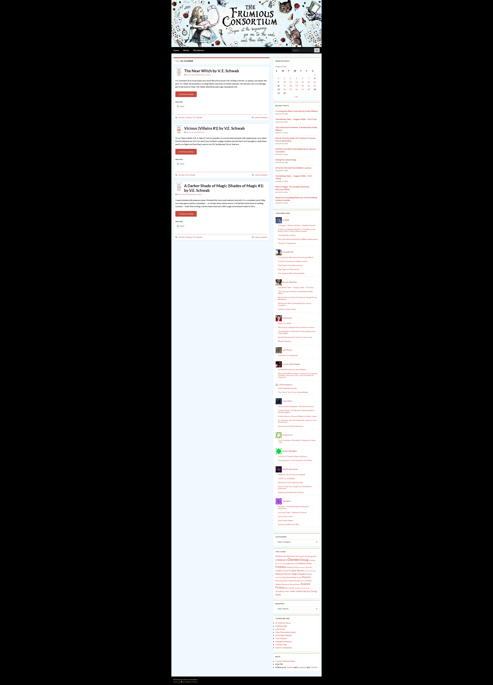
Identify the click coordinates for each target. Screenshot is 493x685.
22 (315, 85)
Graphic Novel (281, 570)
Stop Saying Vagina (285, 520)
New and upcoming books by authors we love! (296, 327)
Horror (287, 574)
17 (284, 85)
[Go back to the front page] (246, 23)
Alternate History (285, 556)
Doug (304, 560)
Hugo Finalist (298, 574)
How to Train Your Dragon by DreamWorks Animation (295, 487)
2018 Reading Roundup (287, 388)
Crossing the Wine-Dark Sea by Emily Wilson (296, 111)
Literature (286, 577)
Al (276, 556)
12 (296, 82)
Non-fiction (289, 580)
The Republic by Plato (287, 235)
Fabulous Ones (305, 563)
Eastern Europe (280, 563)
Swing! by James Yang (285, 159)
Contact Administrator (285, 661)
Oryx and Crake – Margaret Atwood (292, 512)
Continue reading (186, 94)
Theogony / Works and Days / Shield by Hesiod (296, 225)
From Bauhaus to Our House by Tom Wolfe (295, 460)
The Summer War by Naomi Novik (291, 273)
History (279, 574)
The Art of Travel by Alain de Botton (292, 456)
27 (302, 89)
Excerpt (294, 563)
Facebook (301, 667)
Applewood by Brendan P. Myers (291, 492)
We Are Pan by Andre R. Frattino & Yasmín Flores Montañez (297, 298)
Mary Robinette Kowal (285, 632)
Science (297, 584)
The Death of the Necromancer (290, 265)
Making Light (281, 626)
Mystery (306, 577)
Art (294, 556)
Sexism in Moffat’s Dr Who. (289, 524)
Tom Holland (281, 638)
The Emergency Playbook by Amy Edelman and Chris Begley (296, 332)
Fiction (296, 567)
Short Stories (289, 588)
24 (284, 89)
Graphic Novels (296, 570)
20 (302, 85)
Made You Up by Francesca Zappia (291, 474)
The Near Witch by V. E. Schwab (211, 70)
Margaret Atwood (283, 641)
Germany (308, 567)
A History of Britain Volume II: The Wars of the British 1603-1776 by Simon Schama (296, 230)
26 (296, 89)
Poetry (303, 581)
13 (302, 82)
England (289, 563)
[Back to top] (487, 679)
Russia (292, 584)
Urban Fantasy (303, 591)
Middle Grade (296, 577)
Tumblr (313, 667)
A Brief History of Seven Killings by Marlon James (297, 416)
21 (308, 85)
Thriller (292, 591)
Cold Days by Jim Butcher (288, 355)
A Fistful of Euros (283, 623)
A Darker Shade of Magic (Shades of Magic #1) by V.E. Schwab (223, 188)
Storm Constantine (283, 647)
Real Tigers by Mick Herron (289, 269)
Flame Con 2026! (284, 323)
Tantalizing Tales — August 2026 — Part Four (296, 119)
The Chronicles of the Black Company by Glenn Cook (297, 441)
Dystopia (312, 560)
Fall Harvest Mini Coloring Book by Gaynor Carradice (294, 304)
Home (176, 50)
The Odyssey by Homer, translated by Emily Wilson (295, 292)
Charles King (281, 644)
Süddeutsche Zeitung (302, 588)
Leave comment (261, 117)
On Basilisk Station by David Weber (292, 369)
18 (290, 85)
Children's (281, 559)
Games (302, 567)
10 (284, 82)
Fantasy (208, 75)
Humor (309, 574)
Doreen (202, 75)
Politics (308, 580)
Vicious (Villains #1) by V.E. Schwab (214, 128)
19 (296, 85)
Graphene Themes (191, 682)
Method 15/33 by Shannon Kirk (290, 482)
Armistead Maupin (283, 635)
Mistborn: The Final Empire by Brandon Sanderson (293, 507)
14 (308, 82)
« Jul (296, 96)
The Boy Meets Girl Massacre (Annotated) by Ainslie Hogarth (296, 411)
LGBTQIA (278, 577)
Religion (278, 584)
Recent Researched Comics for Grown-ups (295, 337)
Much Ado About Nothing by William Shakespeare (298, 239)
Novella (297, 581)
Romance (285, 584)
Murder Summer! (284, 341)
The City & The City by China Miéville (293, 392)
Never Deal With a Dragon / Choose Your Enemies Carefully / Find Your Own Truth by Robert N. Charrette (298, 375)
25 (290, 89)
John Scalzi (280, 629)
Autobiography (310, 556)
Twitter (290, 667)
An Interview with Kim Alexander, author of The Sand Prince (297, 421)
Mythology (279, 581)
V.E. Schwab (197, 117)
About (186, 50)
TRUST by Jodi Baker (286, 478)
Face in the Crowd (285, 516)
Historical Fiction (310, 571)
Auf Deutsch (300, 556)
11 (290, 82)
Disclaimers (198, 50)
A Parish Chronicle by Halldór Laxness (293, 167)
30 (278, 93)
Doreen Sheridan (192, 75)
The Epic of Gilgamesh (287, 243)
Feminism (289, 567)
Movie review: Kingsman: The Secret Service (296, 406)
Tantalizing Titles (282, 591)
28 (308, 89)
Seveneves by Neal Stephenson (290, 426)
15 (315, 82)
